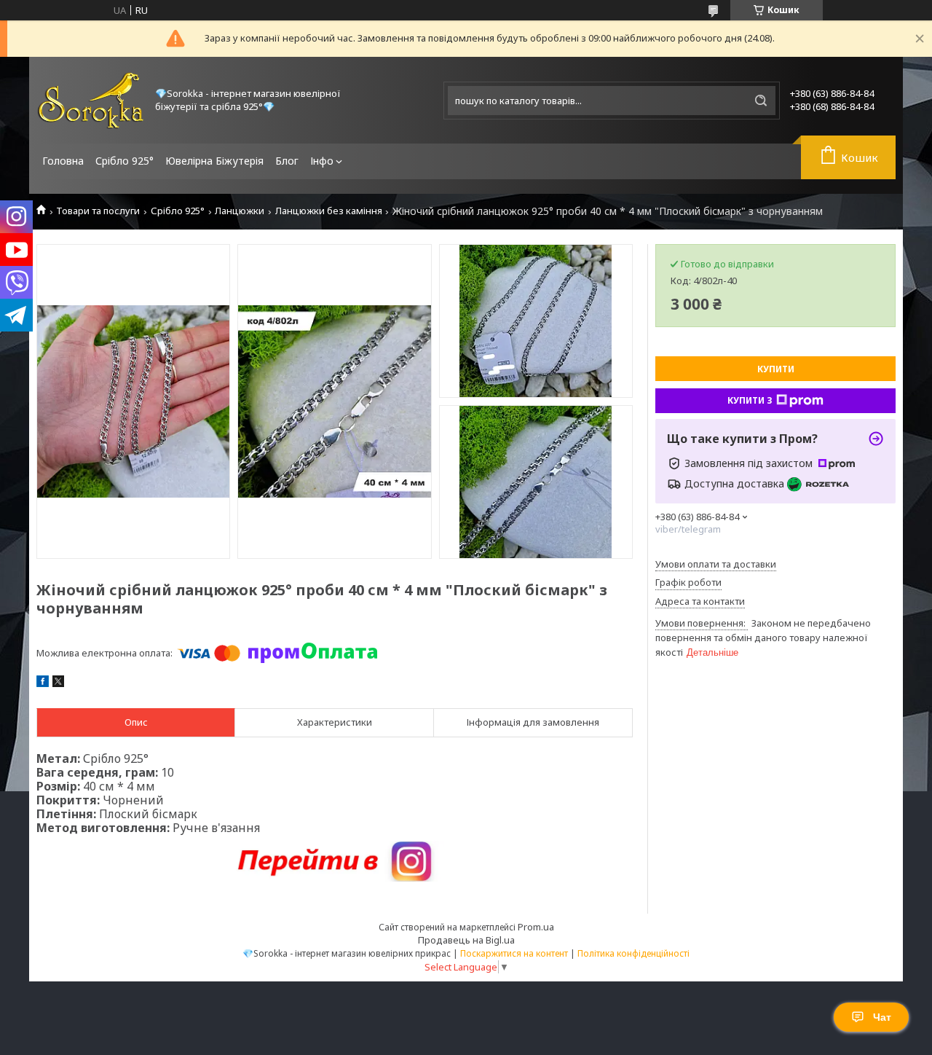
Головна (63, 161)
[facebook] (42, 683)
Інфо (321, 161)
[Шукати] (760, 100)
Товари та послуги (98, 211)
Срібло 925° (124, 161)
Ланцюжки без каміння (328, 211)
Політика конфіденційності (633, 953)
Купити (775, 369)
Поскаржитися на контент (514, 953)
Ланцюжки (239, 211)
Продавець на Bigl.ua (466, 939)
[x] (58, 683)
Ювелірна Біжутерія (214, 161)
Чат (882, 1017)
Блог (287, 161)
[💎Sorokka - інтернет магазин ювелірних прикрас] (91, 100)
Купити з (750, 400)
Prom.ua (536, 926)
